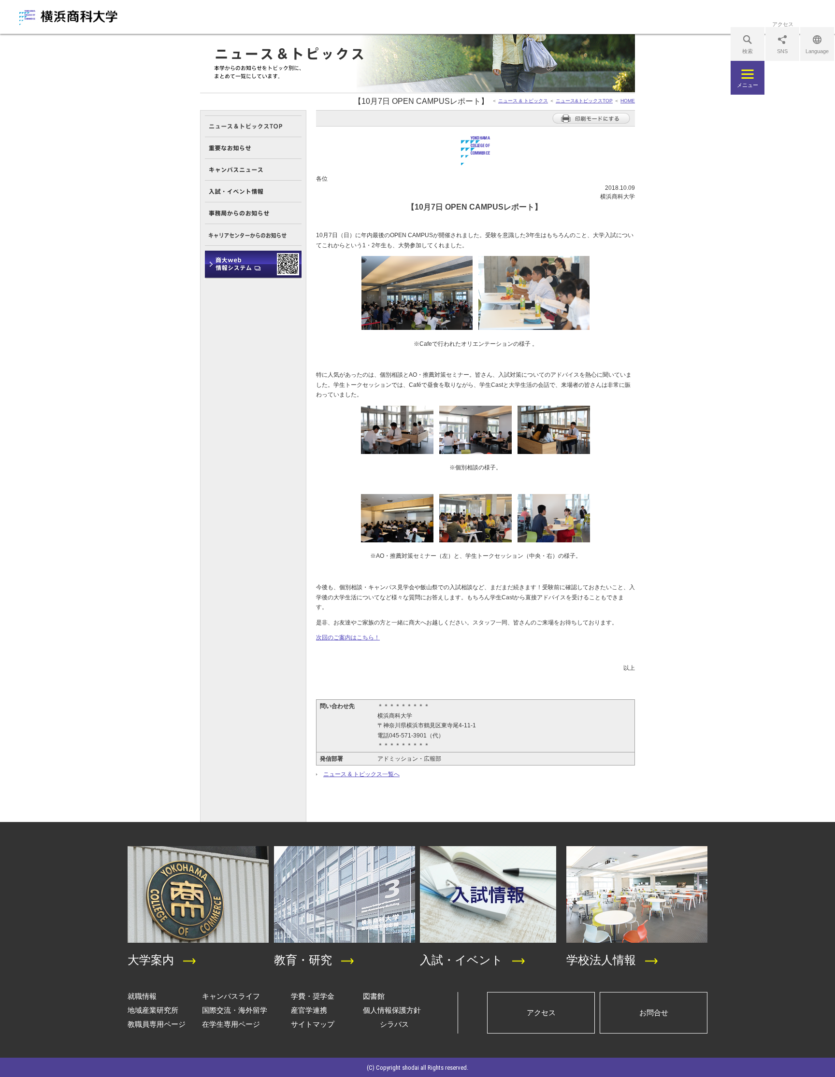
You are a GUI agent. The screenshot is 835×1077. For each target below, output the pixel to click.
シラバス (394, 1024)
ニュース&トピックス (253, 126)
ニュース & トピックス (523, 100)
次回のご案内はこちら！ (348, 637)
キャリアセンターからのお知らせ (253, 235)
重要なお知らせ (253, 148)
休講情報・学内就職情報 (253, 265)
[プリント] (591, 122)
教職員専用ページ (157, 1024)
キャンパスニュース (253, 170)
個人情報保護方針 (392, 1010)
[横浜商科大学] (68, 17)
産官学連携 (309, 1010)
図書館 (374, 996)
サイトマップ (312, 1024)
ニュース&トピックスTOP (584, 100)
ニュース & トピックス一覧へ (361, 774)
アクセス (541, 1012)
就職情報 (142, 996)
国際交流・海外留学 (234, 1010)
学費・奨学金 (312, 996)
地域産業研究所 (153, 1010)
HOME (627, 100)
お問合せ (653, 1012)
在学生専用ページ (231, 1024)
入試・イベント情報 (253, 191)
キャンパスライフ (231, 996)
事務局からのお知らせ (253, 213)
